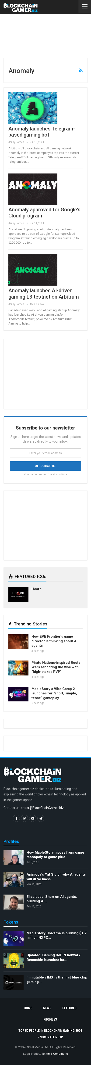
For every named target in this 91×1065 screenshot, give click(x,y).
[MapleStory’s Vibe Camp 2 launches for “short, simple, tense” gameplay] (18, 694)
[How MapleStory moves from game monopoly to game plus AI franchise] (14, 857)
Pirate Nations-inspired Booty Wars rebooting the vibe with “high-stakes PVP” (56, 667)
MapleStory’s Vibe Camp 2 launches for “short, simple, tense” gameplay (54, 693)
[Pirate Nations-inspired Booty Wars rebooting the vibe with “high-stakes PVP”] (18, 668)
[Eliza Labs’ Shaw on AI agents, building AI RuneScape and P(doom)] (14, 902)
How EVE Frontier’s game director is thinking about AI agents (54, 641)
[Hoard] (18, 594)
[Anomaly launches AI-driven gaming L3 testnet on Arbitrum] (32, 270)
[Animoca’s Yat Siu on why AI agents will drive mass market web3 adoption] (14, 879)
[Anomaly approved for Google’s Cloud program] (32, 189)
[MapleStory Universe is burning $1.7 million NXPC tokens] (14, 938)
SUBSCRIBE (48, 466)
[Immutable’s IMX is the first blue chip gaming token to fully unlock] (14, 982)
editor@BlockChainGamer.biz (42, 808)
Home (28, 1008)
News (47, 1008)
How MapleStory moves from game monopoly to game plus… (55, 854)
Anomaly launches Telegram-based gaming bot (41, 132)
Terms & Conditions (55, 1053)
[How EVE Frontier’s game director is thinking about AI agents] (18, 641)
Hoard (37, 589)
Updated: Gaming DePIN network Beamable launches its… (53, 957)
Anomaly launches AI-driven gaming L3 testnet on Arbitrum (43, 294)
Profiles (50, 1019)
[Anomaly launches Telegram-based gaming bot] (32, 108)
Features (69, 1008)
